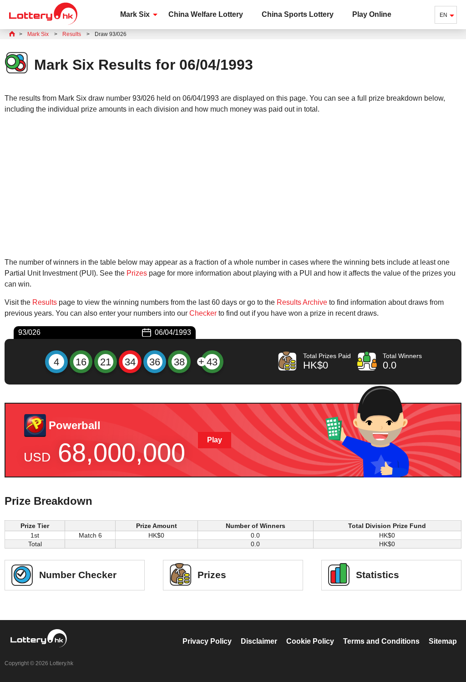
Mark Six (135, 14)
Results (44, 302)
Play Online (371, 14)
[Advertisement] (233, 186)
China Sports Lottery (298, 14)
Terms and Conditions (381, 641)
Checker (203, 313)
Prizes (137, 273)
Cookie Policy (310, 641)
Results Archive (302, 302)
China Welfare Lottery (205, 14)
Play (214, 440)
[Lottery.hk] (43, 25)
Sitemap (443, 641)
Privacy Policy (207, 641)
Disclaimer (259, 641)
